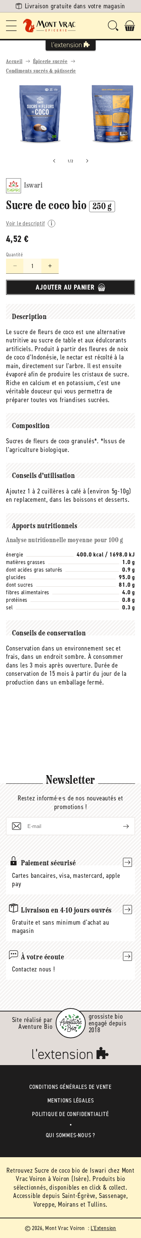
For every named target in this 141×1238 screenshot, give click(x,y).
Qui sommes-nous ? (71, 1135)
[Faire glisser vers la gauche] (54, 161)
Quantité (14, 254)
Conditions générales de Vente (70, 1087)
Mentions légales (70, 1100)
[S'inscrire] (120, 826)
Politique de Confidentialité (70, 1114)
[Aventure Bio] (71, 1023)
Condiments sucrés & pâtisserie (41, 71)
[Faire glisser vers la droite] (87, 161)
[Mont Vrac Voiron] (50, 26)
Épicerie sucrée (50, 62)
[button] (11, 25)
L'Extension (103, 1228)
